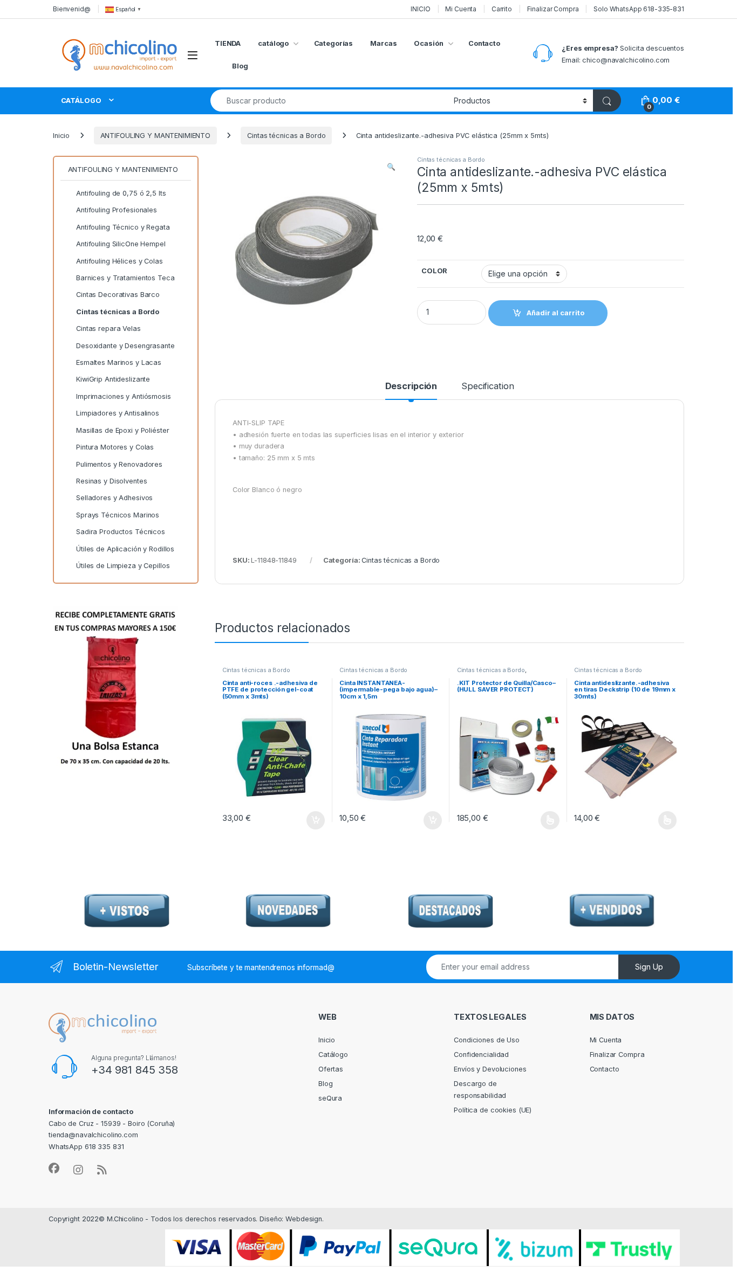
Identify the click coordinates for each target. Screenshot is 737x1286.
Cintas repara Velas (108, 328)
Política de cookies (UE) (492, 1110)
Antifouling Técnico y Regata (122, 227)
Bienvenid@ (72, 9)
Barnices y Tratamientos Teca (125, 278)
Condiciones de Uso (487, 1040)
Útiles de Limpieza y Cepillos (122, 566)
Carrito (502, 9)
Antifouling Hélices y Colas (119, 261)
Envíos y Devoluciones (490, 1069)
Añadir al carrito (314, 820)
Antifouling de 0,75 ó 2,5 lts (121, 193)
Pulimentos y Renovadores (119, 464)
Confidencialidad (481, 1054)
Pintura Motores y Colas (115, 447)
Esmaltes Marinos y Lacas (118, 362)
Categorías (333, 43)
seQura (330, 1098)
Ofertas (330, 1069)
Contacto (484, 43)
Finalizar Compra (553, 9)
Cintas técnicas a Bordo (286, 136)
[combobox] (329, 100)
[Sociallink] (54, 1168)
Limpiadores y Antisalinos (117, 413)
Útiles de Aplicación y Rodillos (125, 549)
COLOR (434, 271)
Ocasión (428, 43)
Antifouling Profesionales (116, 210)
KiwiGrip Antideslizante (113, 379)
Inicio (61, 136)
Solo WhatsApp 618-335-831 (638, 9)
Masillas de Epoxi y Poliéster (122, 430)
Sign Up (649, 966)
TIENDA (228, 43)
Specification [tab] (487, 386)
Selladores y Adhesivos (114, 498)
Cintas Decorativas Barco (118, 295)
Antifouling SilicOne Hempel (121, 244)
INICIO (420, 9)
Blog (240, 66)
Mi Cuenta (460, 9)
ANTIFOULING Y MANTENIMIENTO (155, 136)
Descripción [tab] (411, 386)
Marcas (383, 43)
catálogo (273, 43)
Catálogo (333, 1054)
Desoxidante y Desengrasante (125, 346)
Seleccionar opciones (538, 820)
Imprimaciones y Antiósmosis (123, 396)
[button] (391, 167)
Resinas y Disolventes (111, 481)
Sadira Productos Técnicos (120, 532)
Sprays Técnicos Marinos (117, 515)
